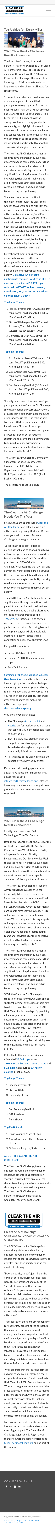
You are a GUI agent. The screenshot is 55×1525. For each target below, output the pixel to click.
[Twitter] (11, 1486)
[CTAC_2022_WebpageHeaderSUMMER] (24, 503)
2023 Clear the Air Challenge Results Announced (24, 53)
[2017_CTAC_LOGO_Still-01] (23, 11)
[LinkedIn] (19, 1486)
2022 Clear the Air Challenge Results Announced (24, 823)
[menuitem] (47, 11)
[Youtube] (15, 1486)
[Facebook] (6, 1486)
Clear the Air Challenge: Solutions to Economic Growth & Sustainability (26, 1236)
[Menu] (47, 11)
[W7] (24, 40)
